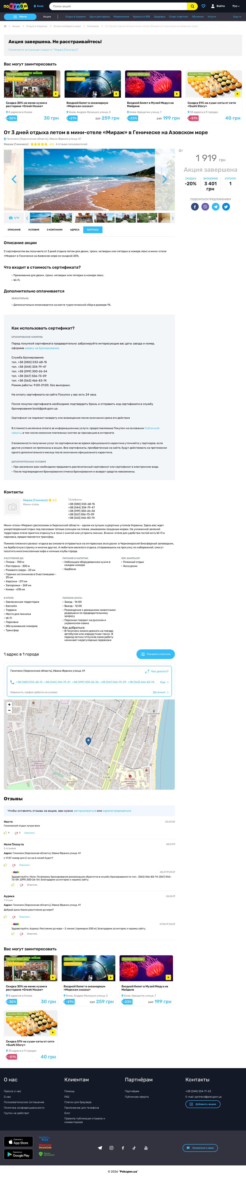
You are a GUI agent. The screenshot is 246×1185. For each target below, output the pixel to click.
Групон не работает (16, 1113)
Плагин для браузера (77, 1102)
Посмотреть (17, 92)
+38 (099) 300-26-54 (85, 682)
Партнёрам (132, 1091)
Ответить (29, 833)
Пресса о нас (12, 1091)
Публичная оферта (137, 1096)
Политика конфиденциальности (24, 1107)
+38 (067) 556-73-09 (113, 682)
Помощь (69, 1091)
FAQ (66, 1096)
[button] (88, 741)
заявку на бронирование (42, 348)
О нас (7, 1096)
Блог (67, 1113)
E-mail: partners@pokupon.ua (203, 1096)
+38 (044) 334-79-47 (57, 682)
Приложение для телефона (81, 1107)
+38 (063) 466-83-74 (141, 682)
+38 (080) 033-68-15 (29, 682)
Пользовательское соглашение (24, 1102)
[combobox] (118, 6)
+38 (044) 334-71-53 (198, 1091)
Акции (47, 16)
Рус (235, 6)
